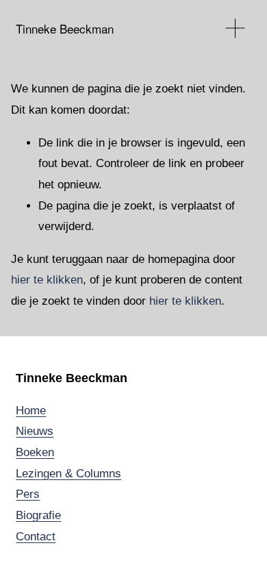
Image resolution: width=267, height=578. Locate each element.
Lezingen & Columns (68, 473)
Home (31, 410)
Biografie (38, 515)
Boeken (35, 452)
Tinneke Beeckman (65, 28)
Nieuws (34, 431)
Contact (35, 536)
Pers (28, 494)
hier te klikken (47, 279)
